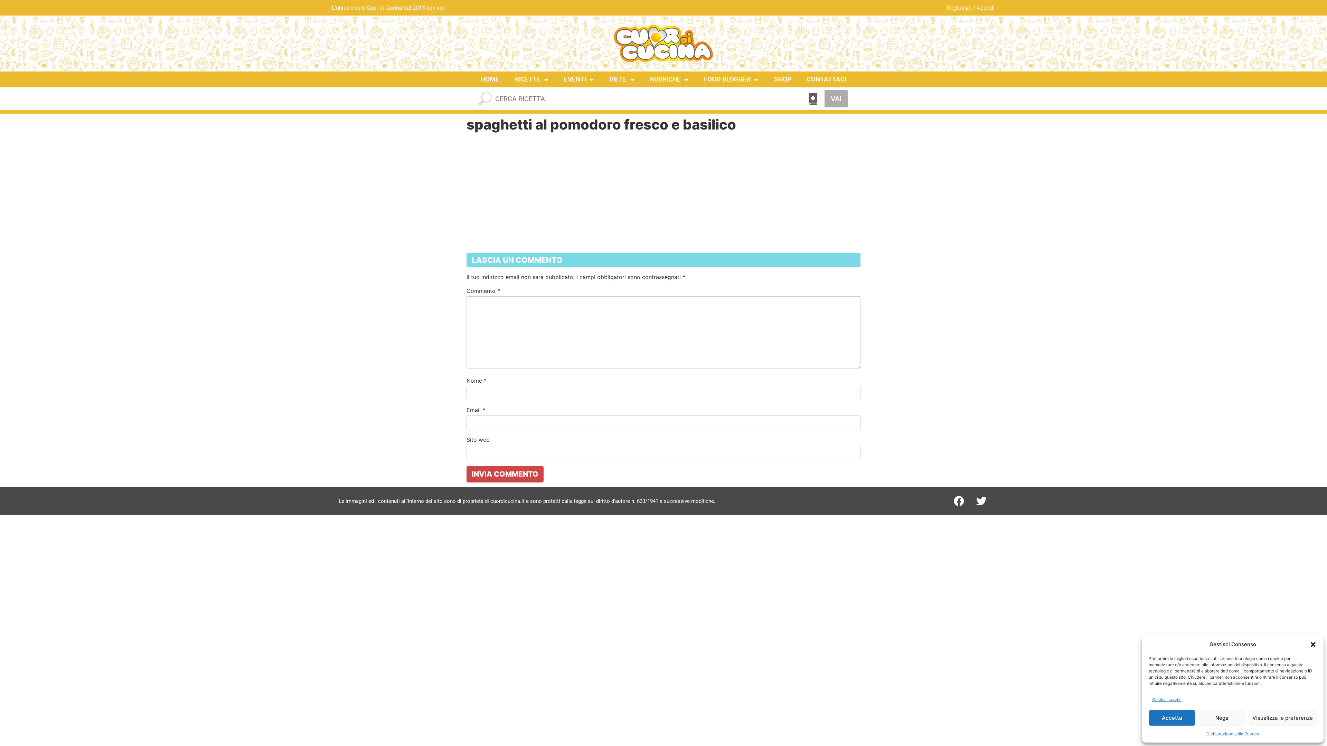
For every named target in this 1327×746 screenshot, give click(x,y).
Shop (782, 79)
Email (476, 410)
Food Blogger (727, 79)
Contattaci (826, 79)
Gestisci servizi (1167, 699)
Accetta (1172, 718)
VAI (836, 99)
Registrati (959, 7)
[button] (1313, 644)
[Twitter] (981, 501)
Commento (483, 291)
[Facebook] (959, 501)
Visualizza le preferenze (1282, 718)
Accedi (986, 7)
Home (490, 79)
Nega (1222, 718)
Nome (477, 380)
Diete (618, 79)
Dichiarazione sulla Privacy (1232, 733)
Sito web (478, 439)
